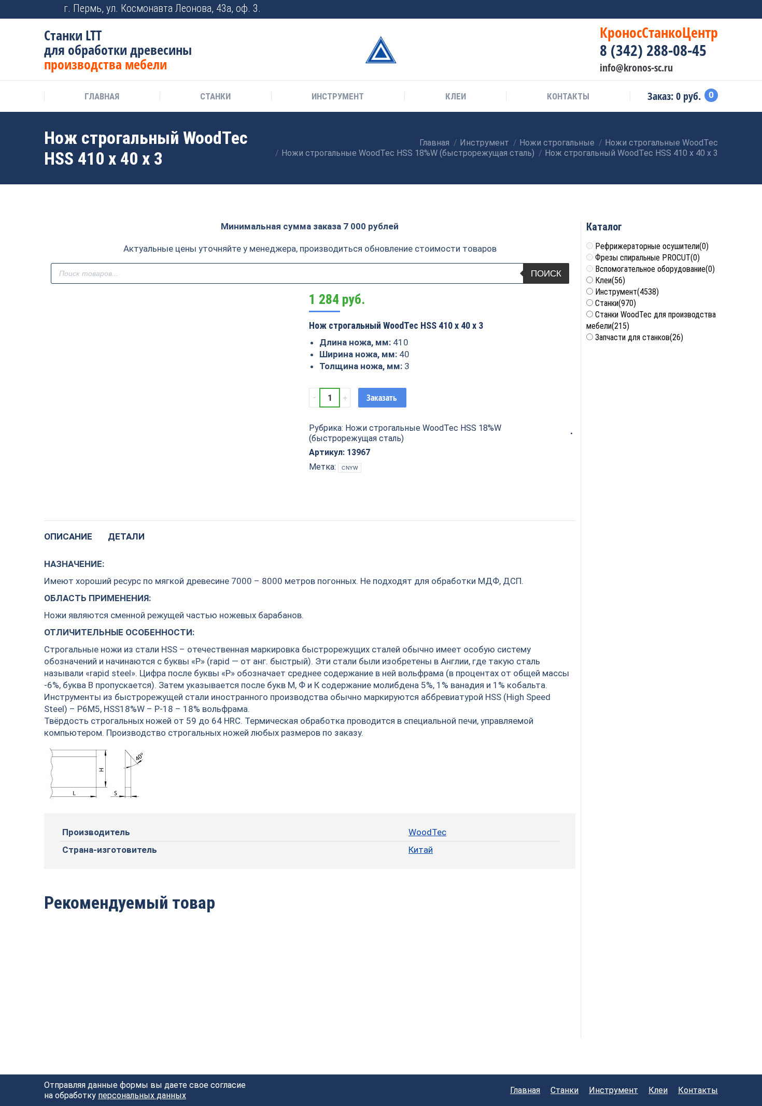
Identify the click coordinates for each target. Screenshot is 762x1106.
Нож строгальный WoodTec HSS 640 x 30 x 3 (310, 1007)
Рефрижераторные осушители (652, 246)
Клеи (610, 280)
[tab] (68, 531)
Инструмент (627, 292)
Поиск (546, 274)
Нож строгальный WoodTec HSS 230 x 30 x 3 (417, 1007)
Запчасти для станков (639, 337)
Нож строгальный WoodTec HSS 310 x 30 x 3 (202, 1007)
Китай (420, 850)
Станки (615, 303)
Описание (68, 536)
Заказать (381, 397)
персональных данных (142, 1095)
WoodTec (427, 832)
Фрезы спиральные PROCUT (647, 258)
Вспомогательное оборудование (655, 269)
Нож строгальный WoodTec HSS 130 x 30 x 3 (95, 1007)
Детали (126, 536)
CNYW (350, 468)
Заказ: (680, 96)
